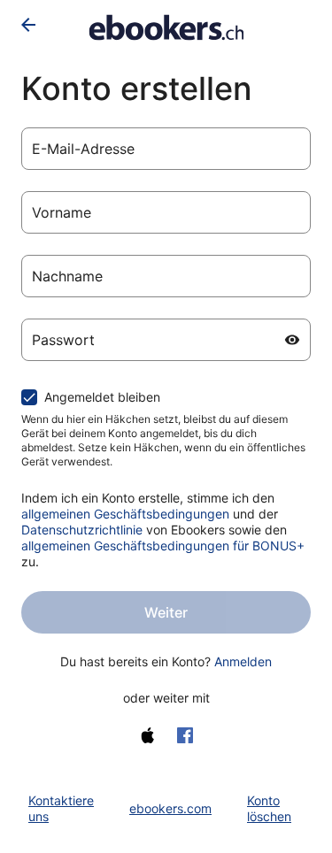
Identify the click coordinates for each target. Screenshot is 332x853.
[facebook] (185, 735)
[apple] (148, 735)
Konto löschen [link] (269, 808)
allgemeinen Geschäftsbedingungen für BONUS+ (163, 545)
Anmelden (243, 661)
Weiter (166, 612)
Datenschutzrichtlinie (82, 529)
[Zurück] (28, 25)
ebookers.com (170, 808)
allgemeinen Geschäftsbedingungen (125, 513)
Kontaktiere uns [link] (61, 808)
